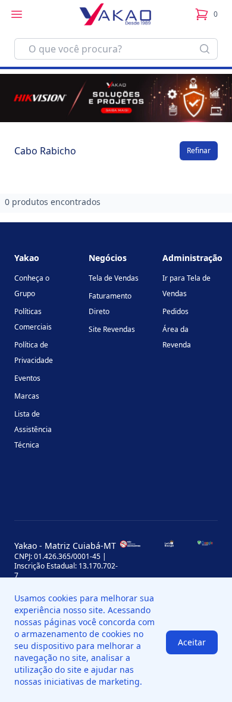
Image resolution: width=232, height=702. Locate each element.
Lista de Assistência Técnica (33, 429)
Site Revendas (112, 329)
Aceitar (192, 642)
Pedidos (175, 311)
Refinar (199, 150)
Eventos (27, 378)
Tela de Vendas (114, 278)
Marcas (26, 396)
